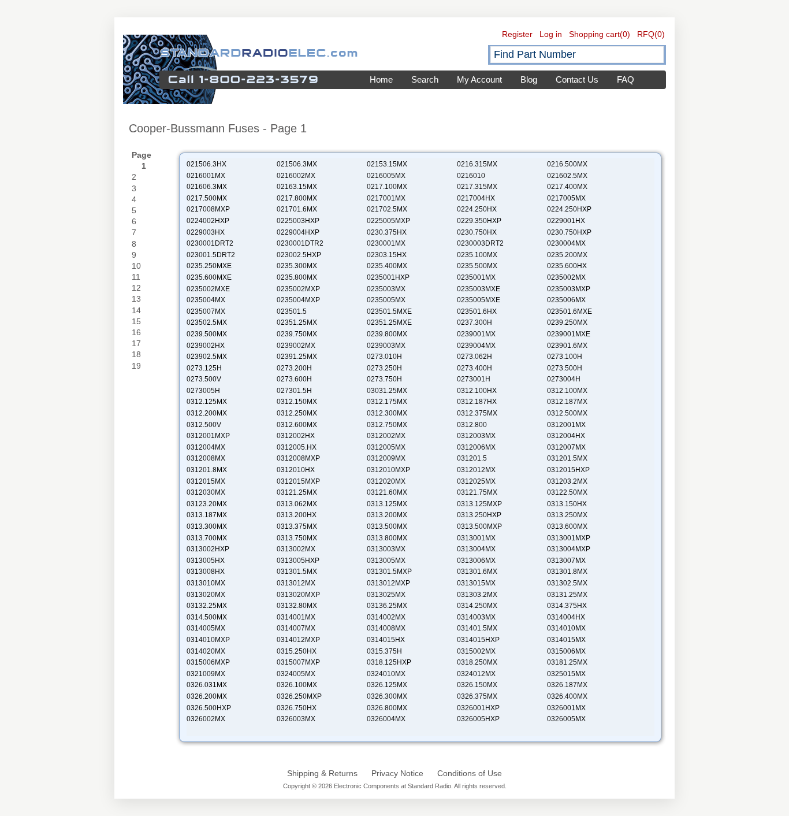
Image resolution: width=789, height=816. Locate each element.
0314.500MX (207, 617)
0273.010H (384, 357)
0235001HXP (388, 277)
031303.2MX (477, 595)
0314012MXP (298, 640)
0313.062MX (297, 504)
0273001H (473, 379)
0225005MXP (388, 221)
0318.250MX (477, 662)
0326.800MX (387, 708)
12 (136, 287)
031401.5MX (477, 628)
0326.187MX (567, 685)
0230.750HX (477, 232)
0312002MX (386, 436)
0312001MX (566, 425)
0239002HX (206, 346)
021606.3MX (207, 187)
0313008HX (206, 572)
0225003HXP (298, 221)
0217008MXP (208, 209)
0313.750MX (297, 538)
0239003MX (386, 346)
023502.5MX (207, 322)
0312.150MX (297, 402)
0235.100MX (477, 255)
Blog (528, 79)
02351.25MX (297, 322)
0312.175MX (387, 402)
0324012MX (476, 674)
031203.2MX (567, 481)
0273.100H (564, 357)
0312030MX (206, 492)
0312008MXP (298, 458)
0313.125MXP (479, 504)
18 (136, 354)
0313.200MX (387, 515)
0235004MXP (298, 300)
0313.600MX (567, 526)
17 (136, 343)
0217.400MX (567, 187)
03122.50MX (567, 492)
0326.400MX (567, 696)
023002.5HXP (299, 255)
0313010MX (206, 583)
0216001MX (206, 176)
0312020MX (386, 481)
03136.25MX (387, 606)
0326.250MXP (299, 696)
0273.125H (204, 368)
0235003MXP (568, 289)
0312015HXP (568, 470)
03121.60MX (387, 492)
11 (136, 276)
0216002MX (296, 176)
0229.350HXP (479, 221)
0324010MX (386, 674)
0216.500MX (567, 164)
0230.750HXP (569, 232)
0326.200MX (207, 696)
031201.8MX (207, 470)
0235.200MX (567, 255)
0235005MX (386, 300)
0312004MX (206, 447)
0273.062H (474, 357)
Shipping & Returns (322, 773)
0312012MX (476, 470)
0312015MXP (298, 481)
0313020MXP (298, 595)
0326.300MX (387, 696)
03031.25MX (387, 391)
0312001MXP (208, 436)
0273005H (203, 391)
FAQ (625, 79)
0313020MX (206, 595)
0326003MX (296, 719)
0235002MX (566, 277)
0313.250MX (567, 515)
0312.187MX (567, 402)
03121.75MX (477, 492)
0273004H (563, 379)
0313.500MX (387, 526)
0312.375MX (477, 413)
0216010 (471, 176)
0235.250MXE (209, 266)
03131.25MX (567, 595)
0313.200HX (297, 515)
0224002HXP (208, 221)
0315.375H (384, 651)
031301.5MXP (389, 572)
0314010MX (566, 628)
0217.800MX (297, 198)
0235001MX (476, 277)
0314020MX (206, 651)
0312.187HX (477, 402)
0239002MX (296, 346)
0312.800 (472, 425)
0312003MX (476, 436)
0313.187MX (207, 515)
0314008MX (386, 628)
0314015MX (566, 640)
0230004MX (566, 243)
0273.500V (204, 379)
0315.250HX (297, 651)
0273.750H (384, 379)
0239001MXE (568, 334)
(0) (625, 34)
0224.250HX (477, 209)
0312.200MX (207, 413)
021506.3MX (297, 164)
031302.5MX (567, 583)
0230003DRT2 (480, 243)
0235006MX (566, 300)
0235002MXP (298, 289)
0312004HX (566, 436)
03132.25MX (207, 606)
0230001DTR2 (300, 243)
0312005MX (386, 447)
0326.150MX (477, 685)
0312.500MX (567, 413)
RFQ (645, 34)
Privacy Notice (397, 773)
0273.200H (294, 368)
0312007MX (566, 447)
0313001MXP (568, 538)
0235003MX (386, 289)
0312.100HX (477, 391)
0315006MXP (208, 662)
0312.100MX (567, 391)
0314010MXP (208, 640)
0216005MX (386, 176)
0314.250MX (477, 606)
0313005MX (386, 561)
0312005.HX (297, 447)
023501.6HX (477, 311)
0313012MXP (388, 583)
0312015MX (206, 481)
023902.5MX (207, 357)
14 (136, 310)
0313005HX (206, 561)
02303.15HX (387, 255)
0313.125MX (387, 504)
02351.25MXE (389, 322)
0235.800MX (297, 277)
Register (517, 34)
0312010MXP (388, 470)
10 (136, 265)
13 (136, 298)
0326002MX (206, 719)
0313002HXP (208, 549)
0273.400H (474, 368)
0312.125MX (207, 402)
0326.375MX (477, 696)
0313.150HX (567, 504)
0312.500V (204, 425)
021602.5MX (567, 176)
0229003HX (206, 232)
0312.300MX (387, 413)
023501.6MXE (569, 311)
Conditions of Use (469, 773)
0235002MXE (208, 289)
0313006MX (476, 561)
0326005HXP (478, 719)
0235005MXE (478, 300)
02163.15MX (297, 187)
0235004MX (206, 300)
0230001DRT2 (210, 243)
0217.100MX (387, 187)
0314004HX (566, 617)
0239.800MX (387, 334)
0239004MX (476, 346)
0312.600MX (297, 425)
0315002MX (476, 651)
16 (136, 332)
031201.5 (472, 458)
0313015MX (476, 583)
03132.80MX (297, 606)
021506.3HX (206, 164)
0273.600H (294, 379)
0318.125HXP (389, 662)
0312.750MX (387, 425)
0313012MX (296, 583)
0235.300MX (297, 266)
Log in (550, 34)
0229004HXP (298, 232)
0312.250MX (297, 413)
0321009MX (206, 674)
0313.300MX (207, 526)
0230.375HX (387, 232)
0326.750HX (297, 708)
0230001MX (386, 243)
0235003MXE (478, 289)
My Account (479, 79)
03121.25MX (297, 492)
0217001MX (386, 198)
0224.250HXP (569, 209)
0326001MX (566, 708)
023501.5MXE (389, 311)
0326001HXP (478, 708)
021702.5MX (387, 209)
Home (381, 79)
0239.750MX (297, 334)
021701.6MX (297, 209)
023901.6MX (567, 346)
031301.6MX (477, 572)
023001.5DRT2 (211, 255)
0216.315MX (477, 164)
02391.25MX (297, 357)
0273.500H (564, 368)
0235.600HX (567, 266)
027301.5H (294, 391)
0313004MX (476, 549)
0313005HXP (298, 561)
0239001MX (476, 334)
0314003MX (476, 617)
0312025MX (476, 481)
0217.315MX (477, 187)
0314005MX (206, 628)
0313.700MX (207, 538)
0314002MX (386, 617)
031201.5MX (567, 458)
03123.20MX (207, 504)
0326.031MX (207, 685)
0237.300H (474, 322)
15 (136, 321)
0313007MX (566, 561)
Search (424, 79)
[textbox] (577, 54)
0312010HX (296, 470)
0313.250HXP (479, 515)
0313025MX (386, 595)
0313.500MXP (479, 526)
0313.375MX (297, 526)
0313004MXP (568, 549)
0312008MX (206, 458)
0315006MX (566, 651)
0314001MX (296, 617)
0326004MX (386, 719)
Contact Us (577, 79)
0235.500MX (477, 266)
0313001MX (476, 538)
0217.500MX (207, 198)
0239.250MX (567, 322)
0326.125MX (387, 685)
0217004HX (476, 198)
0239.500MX (207, 334)
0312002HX (296, 436)
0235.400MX (387, 266)
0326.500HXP (209, 708)
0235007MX (206, 311)
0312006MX (476, 447)
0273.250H (384, 368)
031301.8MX (567, 572)
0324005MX (296, 674)
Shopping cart (594, 34)
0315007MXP (298, 662)
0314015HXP (478, 640)
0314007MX (296, 628)
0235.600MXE (209, 277)
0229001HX (566, 221)
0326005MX (566, 719)
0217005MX (566, 198)
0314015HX (386, 640)
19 (136, 365)
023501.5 (292, 311)
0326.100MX (297, 685)
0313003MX (386, 549)
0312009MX (386, 458)
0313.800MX (387, 538)
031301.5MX (297, 572)
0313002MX (296, 549)
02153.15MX (387, 164)
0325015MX (566, 674)
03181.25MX (567, 662)
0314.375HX (567, 606)
